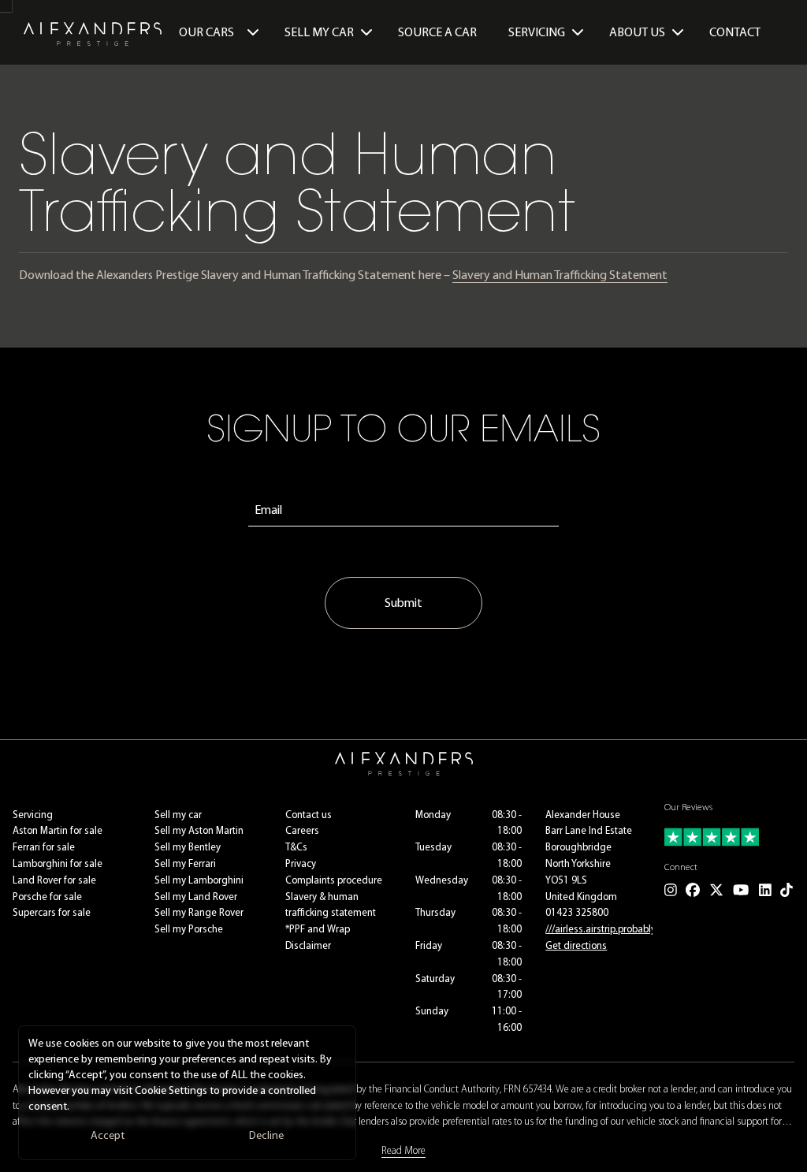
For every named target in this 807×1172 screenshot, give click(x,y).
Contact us (308, 814)
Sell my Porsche (188, 929)
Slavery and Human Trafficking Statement (560, 274)
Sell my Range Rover (199, 912)
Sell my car (178, 814)
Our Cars (206, 31)
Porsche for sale (47, 896)
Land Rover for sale (54, 880)
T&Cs (296, 847)
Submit (403, 602)
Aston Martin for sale (57, 830)
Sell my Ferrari (185, 863)
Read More (403, 1150)
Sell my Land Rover (195, 896)
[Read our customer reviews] (729, 837)
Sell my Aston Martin (199, 830)
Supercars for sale (52, 912)
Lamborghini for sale (57, 863)
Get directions (576, 945)
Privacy (300, 863)
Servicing (33, 814)
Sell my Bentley (187, 847)
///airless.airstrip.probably (600, 929)
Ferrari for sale (44, 847)
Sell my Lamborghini (199, 880)
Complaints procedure (333, 880)
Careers (302, 830)
